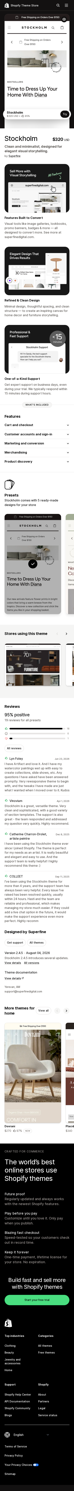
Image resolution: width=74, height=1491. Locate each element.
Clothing (10, 1345)
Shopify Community (17, 1408)
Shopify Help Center (18, 1394)
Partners (43, 1401)
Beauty (9, 1352)
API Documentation (17, 1401)
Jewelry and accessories (12, 1361)
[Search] (58, 5)
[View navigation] (66, 5)
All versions (31, 962)
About (42, 1394)
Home (8, 1370)
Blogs (8, 1415)
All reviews (14, 748)
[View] (33, 665)
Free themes (46, 1352)
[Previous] (57, 634)
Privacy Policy (14, 1455)
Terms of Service (16, 1446)
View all (43, 1010)
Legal (41, 1408)
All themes (37, 942)
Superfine (14, 156)
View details (13, 962)
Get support (15, 942)
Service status (47, 1415)
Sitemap (10, 1473)
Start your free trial (37, 1299)
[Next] (66, 634)
